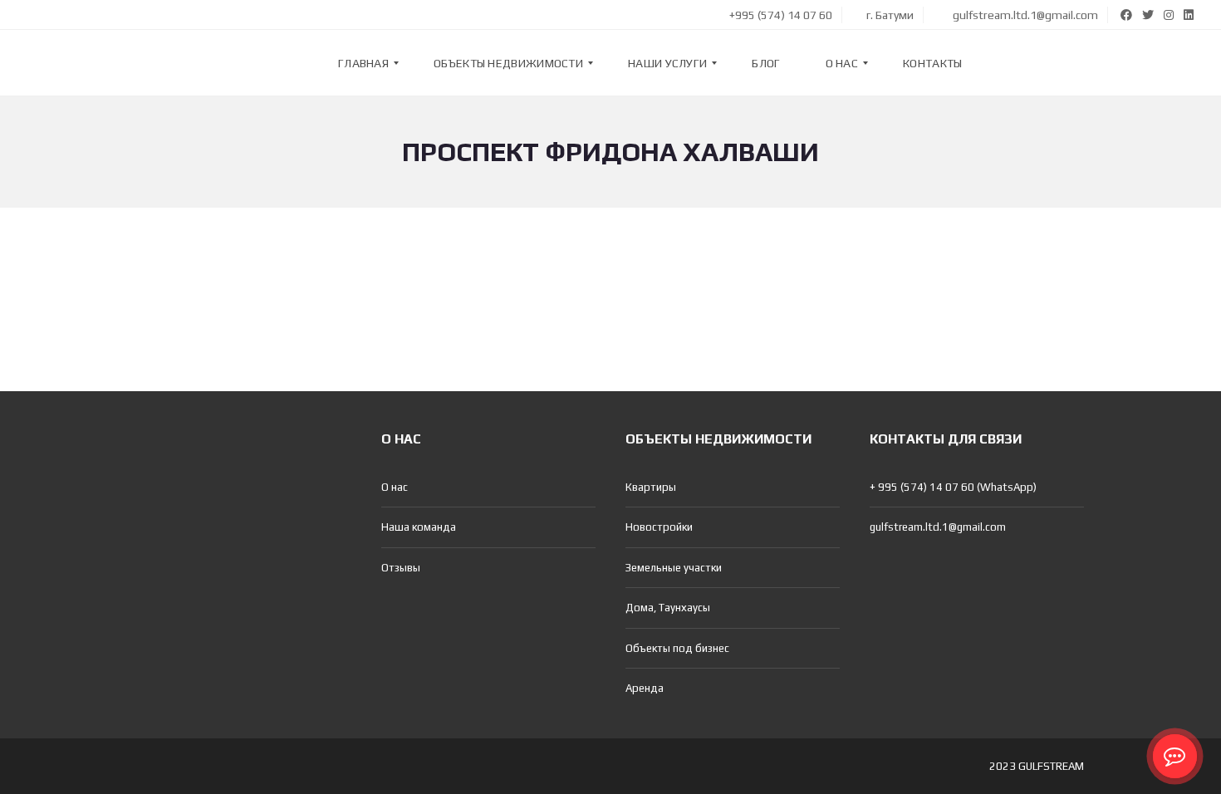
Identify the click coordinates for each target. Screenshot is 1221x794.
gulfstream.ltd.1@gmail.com (1024, 15)
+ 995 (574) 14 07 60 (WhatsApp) (953, 487)
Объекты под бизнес (677, 648)
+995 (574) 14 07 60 (779, 15)
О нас (394, 487)
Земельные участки (673, 567)
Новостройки (659, 527)
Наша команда (418, 527)
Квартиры (650, 487)
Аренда (644, 688)
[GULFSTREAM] (64, 63)
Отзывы (400, 567)
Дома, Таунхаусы (667, 607)
